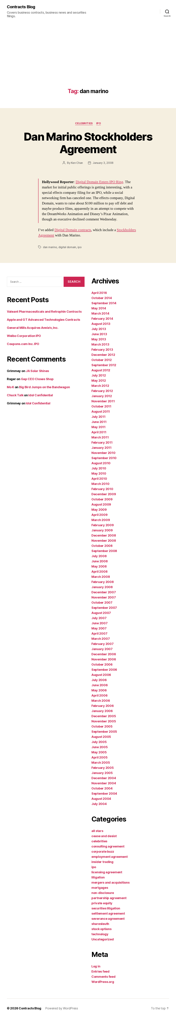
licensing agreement (106, 872)
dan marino (50, 247)
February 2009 (102, 525)
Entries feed (100, 971)
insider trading (102, 862)
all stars (97, 831)
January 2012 (101, 396)
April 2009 (99, 515)
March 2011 (100, 437)
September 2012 (103, 365)
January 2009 (102, 530)
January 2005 (102, 773)
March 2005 (100, 762)
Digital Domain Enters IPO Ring (99, 182)
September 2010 (104, 458)
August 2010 (101, 463)
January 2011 (101, 447)
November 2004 (103, 783)
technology (99, 934)
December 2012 (103, 355)
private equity (101, 903)
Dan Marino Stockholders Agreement (88, 143)
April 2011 (98, 432)
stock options (101, 929)
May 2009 (99, 509)
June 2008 (99, 561)
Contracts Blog (21, 7)
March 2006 (100, 700)
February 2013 (102, 349)
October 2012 (101, 360)
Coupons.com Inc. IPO (23, 344)
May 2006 (99, 690)
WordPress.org (102, 982)
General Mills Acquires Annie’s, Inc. (32, 328)
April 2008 (99, 571)
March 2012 (100, 386)
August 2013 (100, 324)
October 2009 (102, 499)
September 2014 (103, 303)
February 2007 (102, 644)
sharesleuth (100, 924)
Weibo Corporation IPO (24, 336)
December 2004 (103, 778)
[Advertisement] (88, 62)
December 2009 (103, 494)
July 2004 (99, 804)
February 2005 (102, 768)
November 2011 (103, 401)
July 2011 (98, 416)
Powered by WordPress (61, 1008)
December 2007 (103, 592)
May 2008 (99, 566)
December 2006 (103, 654)
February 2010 (102, 489)
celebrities (84, 123)
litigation (97, 877)
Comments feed (103, 976)
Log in (95, 966)
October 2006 (102, 664)
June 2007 (99, 623)
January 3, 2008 (103, 163)
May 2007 (99, 628)
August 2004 (101, 798)
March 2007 (100, 638)
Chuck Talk (15, 395)
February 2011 (102, 442)
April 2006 (99, 695)
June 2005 (99, 747)
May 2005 (99, 752)
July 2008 (99, 556)
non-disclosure (102, 893)
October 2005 (102, 726)
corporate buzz (102, 851)
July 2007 (99, 618)
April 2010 (99, 478)
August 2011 (100, 411)
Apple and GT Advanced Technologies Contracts (43, 319)
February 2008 (102, 582)
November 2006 (103, 659)
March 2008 (100, 577)
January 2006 (102, 711)
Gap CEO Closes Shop (37, 379)
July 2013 (98, 329)
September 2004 (104, 793)
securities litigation (105, 908)
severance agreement (108, 918)
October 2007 (101, 602)
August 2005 (101, 737)
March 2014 (100, 313)
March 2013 (100, 344)
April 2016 (99, 293)
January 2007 (102, 649)
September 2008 (104, 551)
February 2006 (102, 706)
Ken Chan (77, 163)
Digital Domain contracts (72, 230)
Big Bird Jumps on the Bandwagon (44, 387)
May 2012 (98, 380)
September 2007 (104, 607)
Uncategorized (102, 939)
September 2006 (104, 669)
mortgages (99, 887)
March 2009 (100, 520)
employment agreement (109, 856)
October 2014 (101, 298)
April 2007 (99, 633)
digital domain (67, 247)
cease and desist (104, 836)
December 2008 (103, 535)
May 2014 (98, 308)
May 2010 (98, 473)
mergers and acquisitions (110, 882)
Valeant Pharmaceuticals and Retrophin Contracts (44, 311)
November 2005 (103, 721)
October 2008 (102, 546)
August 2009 (101, 504)
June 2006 (99, 685)
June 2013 (99, 334)
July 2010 (98, 468)
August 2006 (101, 675)
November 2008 (103, 540)
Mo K (10, 387)
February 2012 (102, 391)
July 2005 (99, 742)
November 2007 (103, 597)
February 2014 (102, 318)
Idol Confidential (40, 395)
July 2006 (99, 680)
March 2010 (100, 484)
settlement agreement (108, 913)
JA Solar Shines (37, 371)
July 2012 (98, 375)
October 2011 (101, 406)
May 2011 (98, 427)
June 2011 (99, 422)
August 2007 (101, 613)
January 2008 (102, 587)
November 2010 (103, 453)
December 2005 (103, 716)
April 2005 (99, 757)
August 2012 (100, 370)
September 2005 (104, 731)
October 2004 (102, 788)
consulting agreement (107, 846)
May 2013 (98, 339)
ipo (98, 123)
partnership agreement (108, 898)
